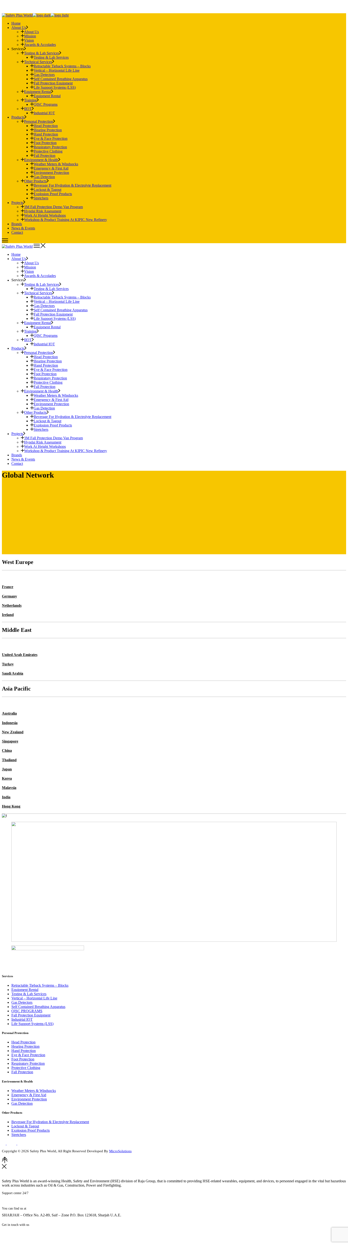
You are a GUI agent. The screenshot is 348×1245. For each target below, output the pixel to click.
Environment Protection (29, 1099)
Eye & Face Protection (28, 1055)
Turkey (8, 664)
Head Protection (23, 1042)
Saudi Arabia (12, 673)
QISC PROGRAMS (26, 1011)
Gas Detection (22, 1103)
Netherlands (12, 605)
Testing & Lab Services (28, 994)
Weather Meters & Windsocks (33, 1091)
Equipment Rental (24, 990)
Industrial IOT (22, 1019)
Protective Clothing (25, 1068)
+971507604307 (26, 1203)
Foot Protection (22, 1059)
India (6, 797)
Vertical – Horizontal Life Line (34, 998)
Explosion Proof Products (30, 1130)
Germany (9, 596)
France (7, 587)
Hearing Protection (25, 1046)
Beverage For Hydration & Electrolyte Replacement (50, 1122)
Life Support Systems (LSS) (32, 1024)
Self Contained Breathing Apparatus (38, 1007)
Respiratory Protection (28, 1063)
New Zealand (12, 732)
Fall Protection (22, 1072)
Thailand (9, 760)
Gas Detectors (21, 1002)
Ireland (8, 615)
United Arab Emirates (19, 655)
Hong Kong (11, 806)
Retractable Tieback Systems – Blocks (39, 985)
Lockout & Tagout (25, 1126)
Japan (7, 769)
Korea (7, 778)
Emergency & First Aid (28, 1095)
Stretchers (18, 1135)
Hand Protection (23, 1051)
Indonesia (10, 723)
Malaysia (9, 788)
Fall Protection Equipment (30, 1015)
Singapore (10, 741)
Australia (9, 713)
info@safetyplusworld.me (24, 1232)
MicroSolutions (120, 1151)
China (7, 750)
